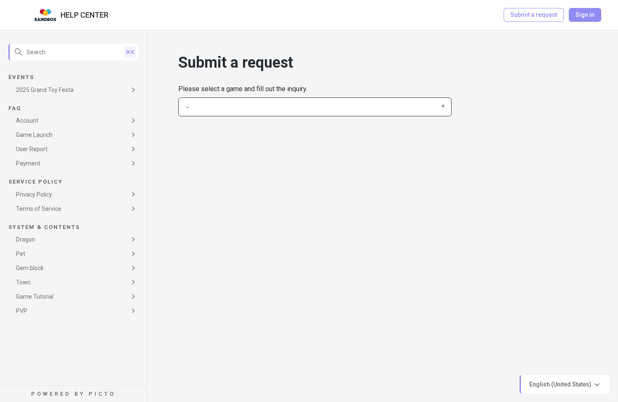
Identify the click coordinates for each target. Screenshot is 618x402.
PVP (21, 310)
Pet (20, 253)
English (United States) (561, 384)
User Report (32, 149)
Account (27, 120)
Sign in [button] (585, 14)
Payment (28, 163)
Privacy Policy (34, 194)
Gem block (30, 268)
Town (23, 282)
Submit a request (533, 14)
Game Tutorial (34, 296)
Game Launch (34, 134)
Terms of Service (38, 208)
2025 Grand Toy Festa (45, 90)
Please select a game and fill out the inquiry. (242, 89)
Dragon (25, 239)
